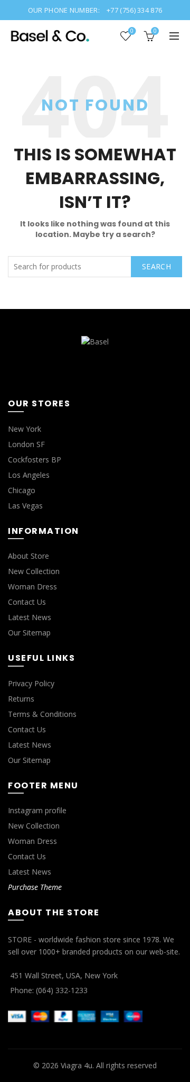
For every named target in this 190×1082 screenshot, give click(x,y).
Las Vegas (25, 506)
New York (24, 429)
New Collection (34, 571)
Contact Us (27, 602)
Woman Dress (32, 586)
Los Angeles (29, 475)
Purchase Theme (35, 887)
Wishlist (132, 31)
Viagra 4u (76, 1065)
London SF (26, 444)
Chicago (21, 490)
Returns (21, 699)
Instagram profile (37, 810)
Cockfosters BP (34, 459)
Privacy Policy (31, 683)
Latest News (29, 617)
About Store (28, 556)
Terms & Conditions (42, 714)
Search (156, 266)
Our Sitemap (29, 633)
